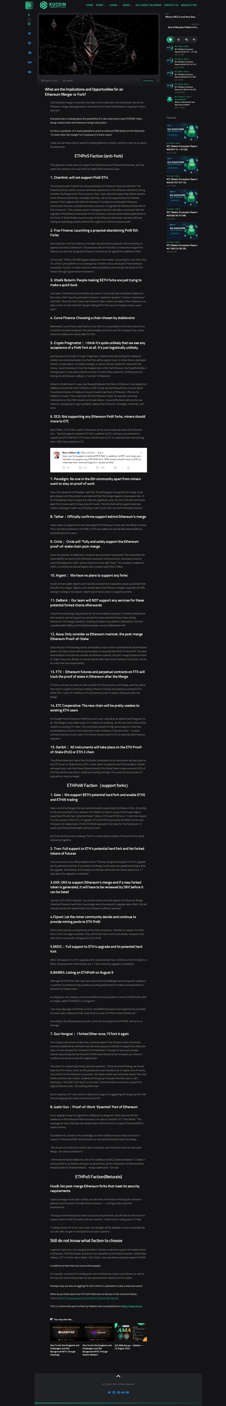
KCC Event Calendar (148, 5)
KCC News (179, 46)
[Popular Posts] (178, 39)
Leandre (69, 80)
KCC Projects (180, 97)
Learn (113, 5)
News (126, 5)
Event (100, 5)
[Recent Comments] (186, 39)
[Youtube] (29, 72)
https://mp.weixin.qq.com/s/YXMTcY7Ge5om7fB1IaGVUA (88, 1298)
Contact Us (171, 5)
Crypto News (148, 80)
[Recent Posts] (170, 39)
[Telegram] (29, 43)
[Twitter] (29, 33)
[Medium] (29, 62)
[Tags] (194, 39)
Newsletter (189, 5)
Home (89, 5)
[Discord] (29, 52)
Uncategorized (180, 99)
